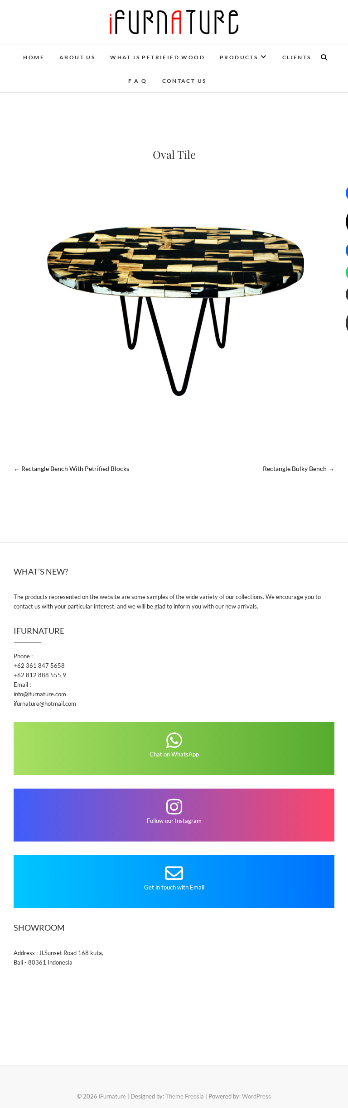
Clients (296, 57)
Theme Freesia (184, 1096)
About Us (77, 57)
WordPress (256, 1096)
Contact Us (184, 80)
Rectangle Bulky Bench (298, 468)
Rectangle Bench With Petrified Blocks (71, 468)
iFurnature (112, 1096)
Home (33, 57)
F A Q (137, 80)
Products (239, 57)
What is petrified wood (157, 57)
